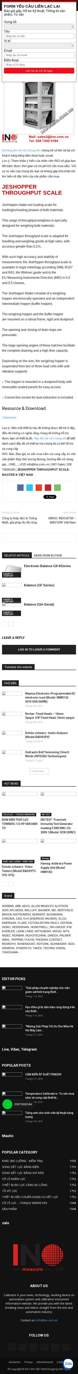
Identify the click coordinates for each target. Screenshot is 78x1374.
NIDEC (6, 935)
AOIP (5, 910)
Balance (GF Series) (39, 585)
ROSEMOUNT (26, 943)
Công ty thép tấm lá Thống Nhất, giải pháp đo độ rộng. (19, 520)
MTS (66, 931)
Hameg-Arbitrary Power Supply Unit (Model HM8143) (56, 868)
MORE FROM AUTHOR (48, 555)
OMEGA (53, 935)
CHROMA (8, 918)
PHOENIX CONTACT (49, 939)
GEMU (6, 927)
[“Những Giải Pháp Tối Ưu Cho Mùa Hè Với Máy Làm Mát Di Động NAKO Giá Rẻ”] (12, 1031)
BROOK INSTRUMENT (16, 914)
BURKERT (38, 914)
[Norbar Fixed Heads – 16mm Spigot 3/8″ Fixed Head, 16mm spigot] (12, 719)
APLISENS (16, 910)
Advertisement (44, 1362)
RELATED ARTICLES (16, 555)
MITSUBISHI (43, 931)
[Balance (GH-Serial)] (12, 609)
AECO (26, 906)
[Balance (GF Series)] (12, 593)
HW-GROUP (57, 927)
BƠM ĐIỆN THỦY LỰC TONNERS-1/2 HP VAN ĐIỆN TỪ (19, 824)
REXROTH (9, 943)
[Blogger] (12, 1347)
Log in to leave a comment (39, 649)
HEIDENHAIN (20, 927)
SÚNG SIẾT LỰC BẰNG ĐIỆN (20, 1167)
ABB (18, 906)
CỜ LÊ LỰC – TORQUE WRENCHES (19, 814)
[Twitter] (55, 1347)
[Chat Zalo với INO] (68, 1364)
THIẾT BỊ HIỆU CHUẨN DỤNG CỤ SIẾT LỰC (30, 1197)
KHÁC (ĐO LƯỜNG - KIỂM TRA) (18, 861)
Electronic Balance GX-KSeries (47, 566)
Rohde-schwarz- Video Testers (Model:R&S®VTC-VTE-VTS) (19, 871)
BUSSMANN (54, 914)
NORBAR (8, 906)
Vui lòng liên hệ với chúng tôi (20, 150)
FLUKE (22, 922)
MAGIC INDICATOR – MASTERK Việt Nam (62, 520)
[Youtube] (66, 1347)
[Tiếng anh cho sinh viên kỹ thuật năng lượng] (12, 1118)
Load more (38, 771)
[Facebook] (23, 1347)
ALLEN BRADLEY (42, 906)
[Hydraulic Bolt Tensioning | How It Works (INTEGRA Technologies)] (12, 757)
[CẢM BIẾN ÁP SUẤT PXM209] (12, 1079)
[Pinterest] (34, 1347)
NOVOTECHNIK (36, 935)
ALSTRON (61, 906)
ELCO (62, 918)
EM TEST (46, 814)
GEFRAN (66, 922)
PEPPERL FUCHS (22, 939)
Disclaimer (15, 1362)
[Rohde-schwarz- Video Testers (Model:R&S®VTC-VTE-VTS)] (20, 851)
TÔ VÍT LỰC (9, 1191)
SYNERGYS (23, 948)
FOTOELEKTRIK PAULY (43, 922)
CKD (19, 918)
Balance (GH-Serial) (39, 604)
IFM (69, 927)
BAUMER (44, 910)
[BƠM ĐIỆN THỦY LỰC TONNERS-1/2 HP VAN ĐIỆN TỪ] (20, 804)
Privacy (29, 1362)
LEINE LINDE (24, 931)
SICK (71, 943)
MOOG (57, 931)
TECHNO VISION (54, 948)
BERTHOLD (65, 910)
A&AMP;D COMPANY (8, 574)
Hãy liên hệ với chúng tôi (50, 438)
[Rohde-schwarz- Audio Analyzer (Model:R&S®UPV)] (12, 738)
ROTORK (43, 943)
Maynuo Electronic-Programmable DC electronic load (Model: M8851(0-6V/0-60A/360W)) (50, 697)
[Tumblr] (44, 1347)
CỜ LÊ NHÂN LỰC (13, 1179)
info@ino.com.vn (47, 1320)
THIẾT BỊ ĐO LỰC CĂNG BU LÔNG (24, 1185)
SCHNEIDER (58, 943)
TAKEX (37, 948)
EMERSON (9, 922)
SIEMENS (8, 948)
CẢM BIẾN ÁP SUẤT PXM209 (43, 1074)
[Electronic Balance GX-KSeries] (12, 571)
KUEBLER (8, 931)
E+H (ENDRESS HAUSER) (40, 918)
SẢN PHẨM (9, 1209)
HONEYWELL (39, 927)
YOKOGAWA (10, 952)
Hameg (45, 858)
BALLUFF (31, 910)
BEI (54, 910)
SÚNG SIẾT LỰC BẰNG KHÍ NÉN (23, 1173)
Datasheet (9, 417)
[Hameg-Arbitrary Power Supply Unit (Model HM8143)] (58, 849)
